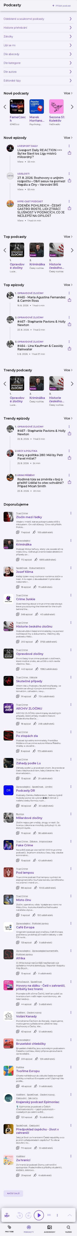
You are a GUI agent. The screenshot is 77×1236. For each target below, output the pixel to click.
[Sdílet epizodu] (69, 153)
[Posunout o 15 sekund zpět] (19, 1215)
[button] (35, 156)
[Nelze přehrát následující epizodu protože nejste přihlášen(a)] (49, 1215)
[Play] (39, 1215)
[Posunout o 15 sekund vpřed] (28, 1215)
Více (67, 93)
